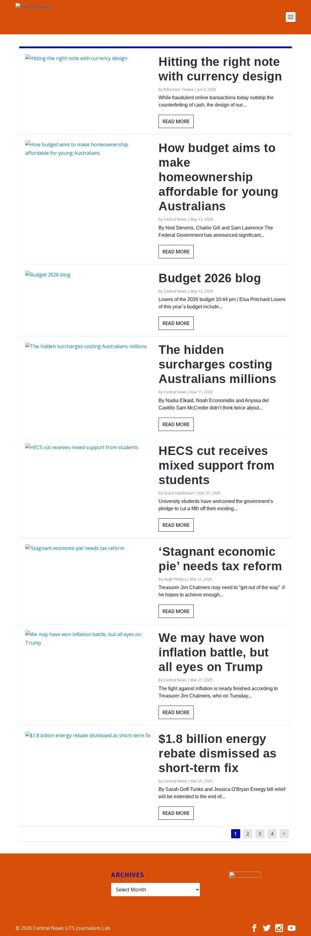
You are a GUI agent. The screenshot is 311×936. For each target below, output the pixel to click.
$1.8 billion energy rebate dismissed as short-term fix (218, 753)
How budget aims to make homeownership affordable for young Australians (218, 177)
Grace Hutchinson (179, 493)
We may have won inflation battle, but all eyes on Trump (214, 652)
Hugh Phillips (175, 579)
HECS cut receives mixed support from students (217, 465)
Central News (175, 219)
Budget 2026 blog (210, 278)
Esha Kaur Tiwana (178, 89)
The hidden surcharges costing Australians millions (217, 364)
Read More (176, 121)
